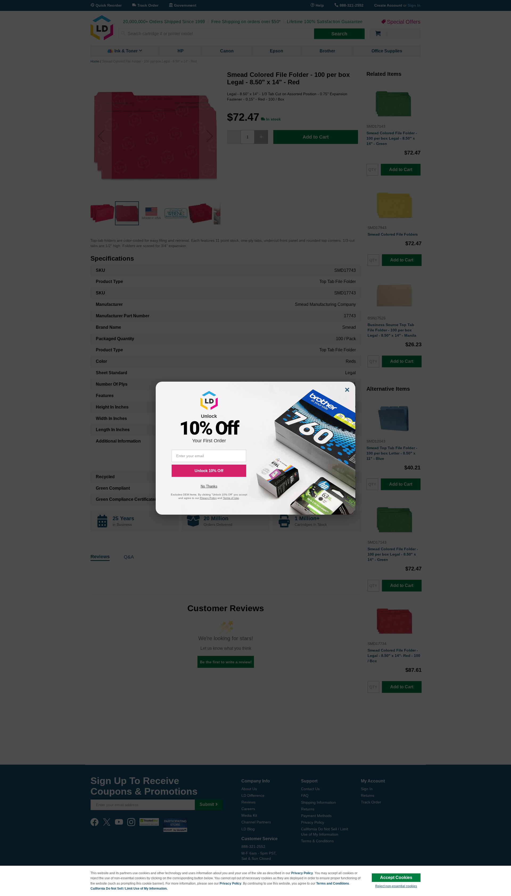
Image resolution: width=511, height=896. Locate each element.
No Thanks (209, 486)
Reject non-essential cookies (396, 886)
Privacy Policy (302, 873)
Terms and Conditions (332, 883)
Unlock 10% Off (209, 470)
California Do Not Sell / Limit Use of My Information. (128, 888)
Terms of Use (231, 498)
